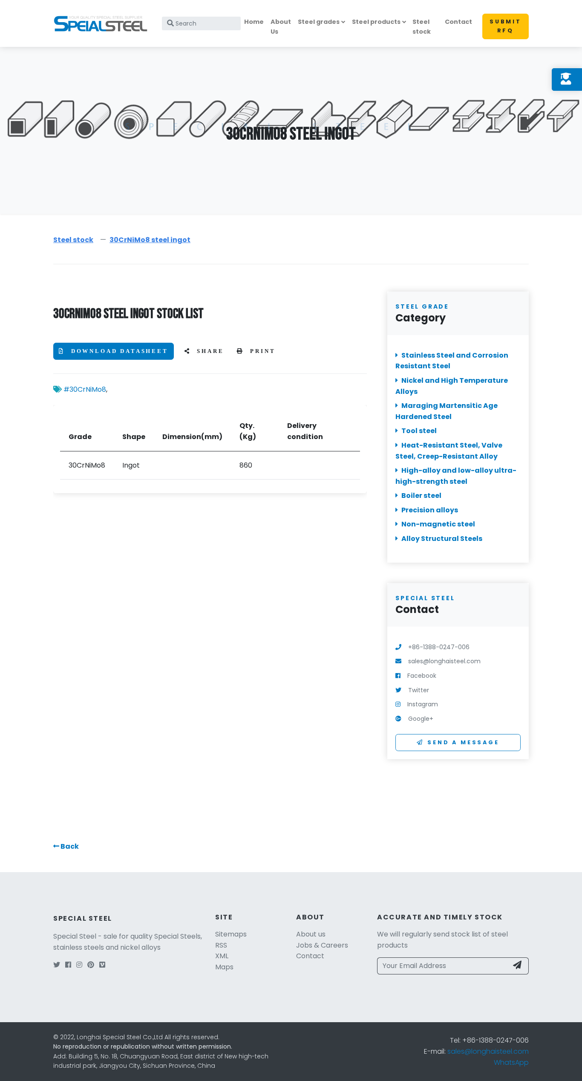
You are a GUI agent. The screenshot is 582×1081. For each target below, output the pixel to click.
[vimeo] (102, 965)
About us (311, 934)
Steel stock (421, 26)
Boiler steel (421, 495)
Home (254, 21)
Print (262, 351)
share (209, 351)
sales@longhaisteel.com (488, 1051)
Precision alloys (429, 510)
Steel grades (319, 21)
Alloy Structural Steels (441, 538)
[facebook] (68, 965)
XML (221, 956)
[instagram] (79, 965)
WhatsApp (511, 1062)
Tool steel (419, 431)
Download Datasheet (118, 351)
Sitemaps (231, 934)
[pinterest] (90, 965)
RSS (221, 945)
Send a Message (463, 742)
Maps (224, 967)
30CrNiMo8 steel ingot (149, 240)
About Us (281, 26)
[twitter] (56, 965)
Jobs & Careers (322, 945)
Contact (458, 21)
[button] (66, 846)
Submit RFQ (505, 26)
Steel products (376, 21)
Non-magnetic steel (438, 524)
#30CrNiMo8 (84, 389)
